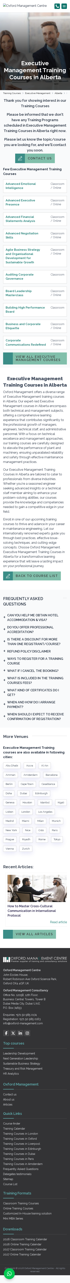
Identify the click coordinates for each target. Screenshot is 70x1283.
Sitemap (8, 1179)
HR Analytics (11, 1073)
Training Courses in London (20, 1133)
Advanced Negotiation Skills (22, 235)
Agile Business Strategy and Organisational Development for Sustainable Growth (23, 256)
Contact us (10, 1094)
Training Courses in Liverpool (21, 1143)
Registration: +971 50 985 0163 (22, 1019)
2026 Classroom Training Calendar (25, 1239)
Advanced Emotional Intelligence (21, 186)
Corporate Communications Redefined (26, 342)
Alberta (58, 93)
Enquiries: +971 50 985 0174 (20, 1014)
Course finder (11, 1123)
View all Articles (34, 934)
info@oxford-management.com (23, 1023)
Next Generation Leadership (20, 1058)
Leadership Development (19, 1053)
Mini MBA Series (13, 1218)
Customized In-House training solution (27, 1213)
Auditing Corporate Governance (20, 276)
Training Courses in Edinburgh (22, 1148)
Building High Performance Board (25, 309)
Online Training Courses (18, 1208)
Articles (7, 1104)
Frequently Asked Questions (20, 1169)
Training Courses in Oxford (20, 1138)
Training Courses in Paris (18, 1158)
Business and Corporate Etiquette (23, 326)
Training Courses (12, 93)
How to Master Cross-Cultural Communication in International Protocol (32, 910)
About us (8, 1099)
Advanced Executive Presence (20, 202)
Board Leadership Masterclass (19, 293)
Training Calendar (14, 1128)
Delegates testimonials (17, 1174)
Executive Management (37, 93)
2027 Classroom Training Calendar (25, 1249)
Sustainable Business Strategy (21, 1063)
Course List (10, 1184)
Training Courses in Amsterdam (23, 1164)
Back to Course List (37, 576)
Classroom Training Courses (21, 1203)
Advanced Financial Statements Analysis (20, 219)
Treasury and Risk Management (22, 1068)
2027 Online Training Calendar (22, 1254)
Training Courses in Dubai (19, 1153)
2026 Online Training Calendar (22, 1244)
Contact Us (40, 158)
